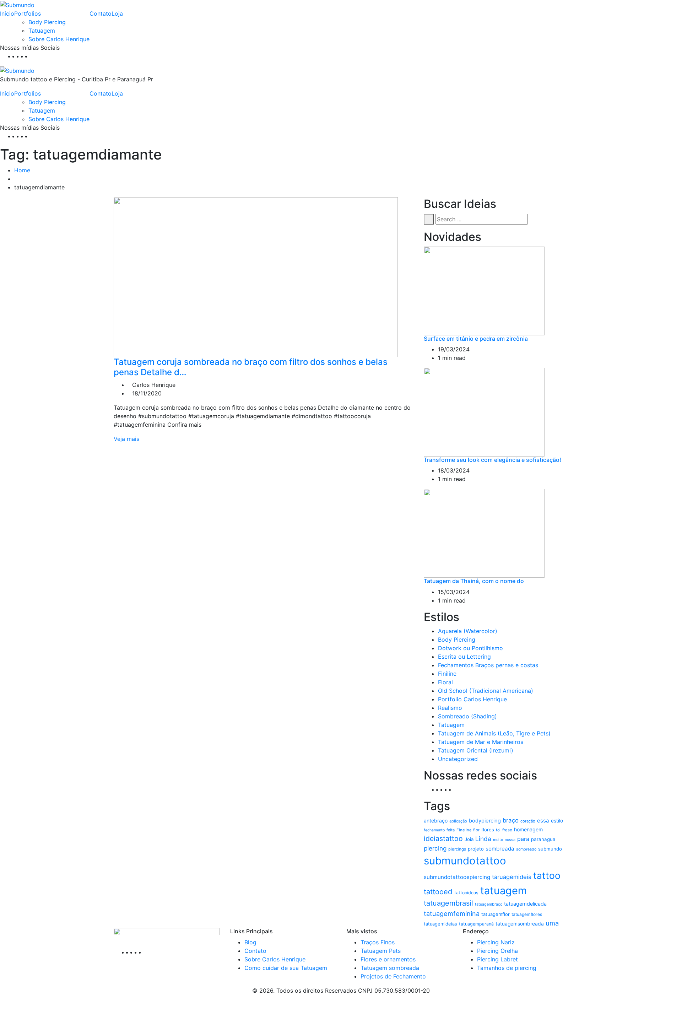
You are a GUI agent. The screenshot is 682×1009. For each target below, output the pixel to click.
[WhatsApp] (33, 56)
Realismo (450, 707)
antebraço (436, 821)
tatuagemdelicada (525, 904)
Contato (101, 13)
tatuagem (503, 890)
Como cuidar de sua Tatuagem (285, 967)
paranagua (543, 839)
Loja (117, 13)
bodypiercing (485, 821)
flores (487, 829)
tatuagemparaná (476, 924)
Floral (445, 682)
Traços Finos (378, 942)
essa (543, 820)
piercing (435, 848)
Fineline (463, 829)
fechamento (434, 830)
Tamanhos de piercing (506, 967)
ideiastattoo (443, 838)
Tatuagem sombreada (390, 967)
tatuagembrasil (448, 903)
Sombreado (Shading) (467, 716)
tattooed (438, 891)
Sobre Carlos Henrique (59, 39)
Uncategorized (458, 758)
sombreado (526, 849)
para (523, 838)
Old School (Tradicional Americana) (485, 690)
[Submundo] (17, 4)
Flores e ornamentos (388, 959)
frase (507, 829)
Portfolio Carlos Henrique (472, 699)
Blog (250, 942)
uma (552, 923)
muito (498, 839)
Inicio (7, 13)
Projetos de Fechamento (393, 976)
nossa (510, 839)
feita (450, 829)
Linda (483, 838)
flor (476, 829)
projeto (476, 849)
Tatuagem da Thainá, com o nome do (474, 580)
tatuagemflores (527, 914)
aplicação (458, 821)
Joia (469, 839)
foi (498, 830)
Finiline (447, 673)
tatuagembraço (488, 904)
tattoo (547, 875)
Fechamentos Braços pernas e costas (488, 665)
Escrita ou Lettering (464, 656)
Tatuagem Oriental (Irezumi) (475, 750)
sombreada (500, 848)
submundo (550, 849)
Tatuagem (41, 30)
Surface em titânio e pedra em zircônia (476, 338)
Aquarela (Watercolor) (467, 631)
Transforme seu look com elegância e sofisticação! (492, 459)
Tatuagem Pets (381, 950)
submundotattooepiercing (457, 877)
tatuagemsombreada (520, 924)
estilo (557, 821)
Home (22, 170)
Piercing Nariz (496, 942)
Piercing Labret (497, 959)
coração (527, 821)
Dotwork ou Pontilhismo (470, 648)
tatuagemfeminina (452, 913)
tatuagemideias (440, 924)
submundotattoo (465, 860)
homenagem (528, 829)
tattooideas (466, 892)
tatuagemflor (495, 914)
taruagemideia (511, 876)
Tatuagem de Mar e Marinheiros (480, 741)
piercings (457, 849)
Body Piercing (47, 22)
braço (511, 820)
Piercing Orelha (497, 950)
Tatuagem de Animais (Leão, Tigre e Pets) (494, 733)
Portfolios (27, 13)
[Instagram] (29, 56)
